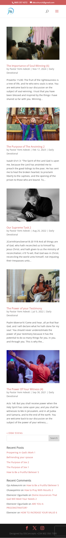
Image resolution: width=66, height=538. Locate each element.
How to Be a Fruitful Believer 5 (23, 472)
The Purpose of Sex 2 (18, 462)
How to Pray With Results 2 (38, 490)
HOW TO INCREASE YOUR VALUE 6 (39, 512)
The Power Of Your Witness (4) (25, 389)
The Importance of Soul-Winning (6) (28, 66)
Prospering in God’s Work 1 (21, 452)
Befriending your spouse (20, 457)
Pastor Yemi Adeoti (20, 68)
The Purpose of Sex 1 (18, 467)
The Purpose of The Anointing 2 (26, 146)
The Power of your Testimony (24, 308)
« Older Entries (15, 432)
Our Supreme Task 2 (19, 227)
